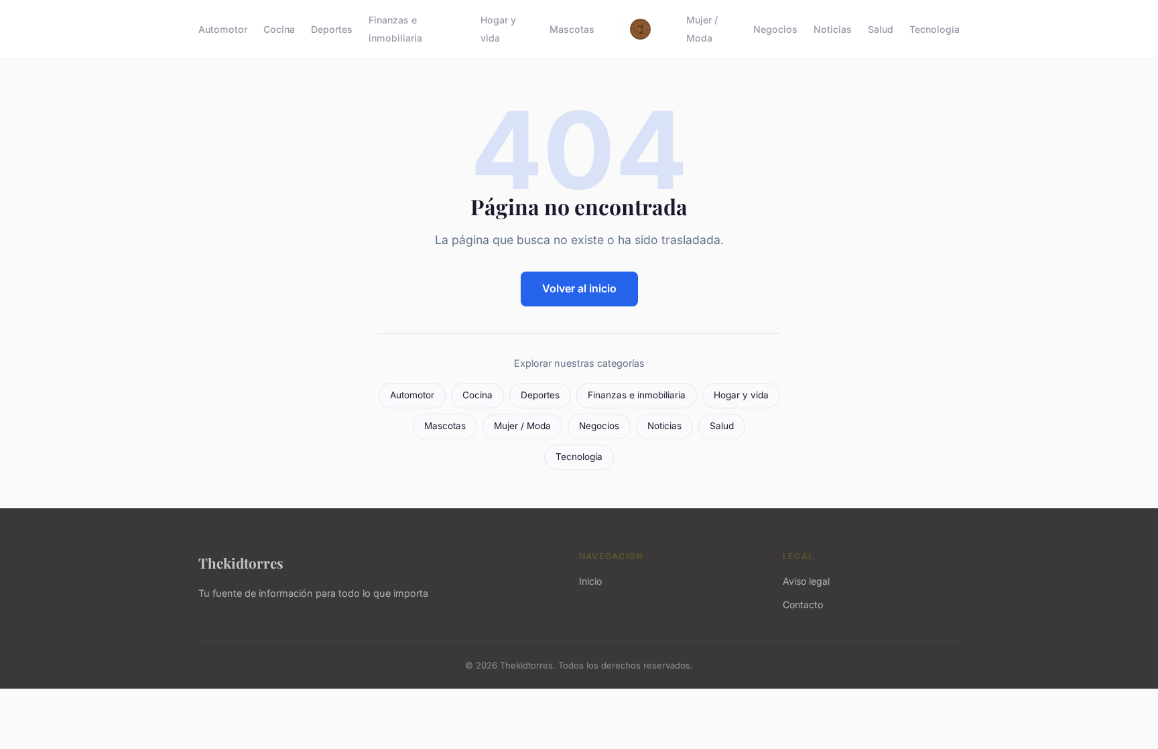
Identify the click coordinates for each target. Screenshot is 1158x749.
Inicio (590, 581)
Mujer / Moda (702, 29)
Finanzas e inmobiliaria (395, 29)
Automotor (222, 29)
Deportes (331, 29)
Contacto (803, 604)
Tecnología (934, 29)
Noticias (833, 29)
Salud (880, 29)
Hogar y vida (498, 29)
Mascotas (572, 29)
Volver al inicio (579, 288)
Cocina (279, 29)
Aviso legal (806, 581)
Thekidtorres (240, 562)
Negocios (775, 29)
